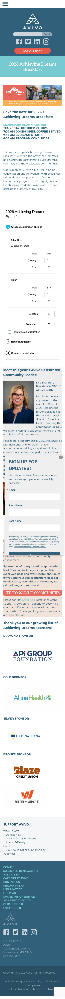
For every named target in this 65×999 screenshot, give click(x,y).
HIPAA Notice (12, 889)
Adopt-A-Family (15, 842)
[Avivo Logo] (34, 919)
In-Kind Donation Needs (21, 838)
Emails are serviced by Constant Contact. (30, 546)
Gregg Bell (28, 599)
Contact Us (11, 882)
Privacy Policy (14, 885)
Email (12, 490)
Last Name (15, 521)
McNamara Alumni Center (24, 125)
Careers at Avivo (16, 878)
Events (7, 846)
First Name (15, 505)
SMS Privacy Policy (17, 900)
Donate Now (32, 50)
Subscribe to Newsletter (22, 871)
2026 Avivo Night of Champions (25, 849)
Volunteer (9, 853)
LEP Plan (9, 893)
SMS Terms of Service (19, 896)
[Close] (61, 457)
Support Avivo (16, 824)
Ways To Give (11, 830)
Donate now (13, 834)
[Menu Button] (32, 4)
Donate (8, 867)
